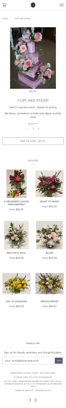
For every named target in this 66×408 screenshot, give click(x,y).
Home (5, 18)
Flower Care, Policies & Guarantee (33, 377)
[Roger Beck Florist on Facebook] (30, 401)
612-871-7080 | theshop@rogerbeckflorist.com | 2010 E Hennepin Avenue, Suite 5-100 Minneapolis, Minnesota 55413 (33, 383)
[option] (33, 58)
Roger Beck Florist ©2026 (24, 373)
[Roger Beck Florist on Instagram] (35, 401)
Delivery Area (47, 373)
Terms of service (24, 390)
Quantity (33, 124)
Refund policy (43, 390)
